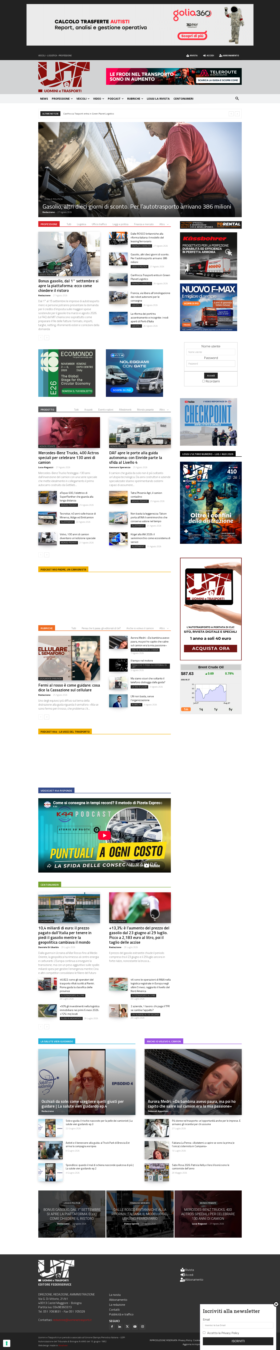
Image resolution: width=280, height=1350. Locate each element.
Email (206, 1319)
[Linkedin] (119, 1327)
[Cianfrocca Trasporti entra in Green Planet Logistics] (140, 169)
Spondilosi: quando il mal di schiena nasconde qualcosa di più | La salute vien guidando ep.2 (100, 1166)
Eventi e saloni (105, 409)
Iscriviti (238, 1341)
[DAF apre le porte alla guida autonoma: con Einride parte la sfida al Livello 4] (140, 432)
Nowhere (62, 1345)
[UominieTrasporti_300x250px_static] (208, 278)
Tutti (69, 224)
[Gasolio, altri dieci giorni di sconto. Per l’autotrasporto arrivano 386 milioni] (118, 259)
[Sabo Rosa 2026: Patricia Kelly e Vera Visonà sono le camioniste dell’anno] (157, 1172)
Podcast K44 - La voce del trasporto (65, 732)
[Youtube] (135, 1327)
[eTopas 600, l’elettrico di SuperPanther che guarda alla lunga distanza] (47, 497)
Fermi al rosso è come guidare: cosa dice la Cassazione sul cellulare (69, 687)
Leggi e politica (120, 224)
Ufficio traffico (99, 224)
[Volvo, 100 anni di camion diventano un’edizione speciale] (47, 538)
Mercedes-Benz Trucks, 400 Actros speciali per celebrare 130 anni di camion (68, 457)
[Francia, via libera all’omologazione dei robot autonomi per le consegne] (118, 297)
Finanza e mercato (55, 199)
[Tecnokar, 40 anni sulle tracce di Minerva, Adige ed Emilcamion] (47, 518)
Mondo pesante (145, 409)
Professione (49, 224)
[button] (237, 98)
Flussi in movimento (71, 1018)
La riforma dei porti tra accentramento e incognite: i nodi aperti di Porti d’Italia (149, 317)
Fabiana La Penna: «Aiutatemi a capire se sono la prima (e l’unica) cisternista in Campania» (203, 1144)
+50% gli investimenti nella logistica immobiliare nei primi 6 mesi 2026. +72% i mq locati (79, 1010)
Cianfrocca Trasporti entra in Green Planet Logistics (107, 206)
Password (211, 358)
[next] (237, 113)
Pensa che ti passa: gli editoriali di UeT (101, 628)
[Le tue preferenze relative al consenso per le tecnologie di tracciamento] (6, 1343)
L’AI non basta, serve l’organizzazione (142, 698)
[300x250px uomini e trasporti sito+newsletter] (208, 330)
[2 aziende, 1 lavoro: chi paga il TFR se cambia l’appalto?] (118, 1010)
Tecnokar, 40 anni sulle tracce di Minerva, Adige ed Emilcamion (78, 515)
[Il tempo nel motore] (118, 665)
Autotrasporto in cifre (72, 995)
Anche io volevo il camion (140, 628)
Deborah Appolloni (158, 1111)
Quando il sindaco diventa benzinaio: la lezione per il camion (97, 113)
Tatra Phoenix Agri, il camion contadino (146, 495)
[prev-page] (40, 337)
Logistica (81, 224)
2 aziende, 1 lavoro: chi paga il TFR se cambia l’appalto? (150, 1008)
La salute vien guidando (57, 1041)
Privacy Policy (230, 1333)
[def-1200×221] (140, 44)
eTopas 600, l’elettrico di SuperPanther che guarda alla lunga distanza (76, 496)
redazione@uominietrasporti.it (72, 1319)
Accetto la (223, 1333)
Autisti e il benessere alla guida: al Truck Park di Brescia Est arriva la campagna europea (98, 1144)
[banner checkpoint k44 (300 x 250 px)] (208, 444)
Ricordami (213, 381)
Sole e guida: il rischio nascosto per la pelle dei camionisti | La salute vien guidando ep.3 (99, 1122)
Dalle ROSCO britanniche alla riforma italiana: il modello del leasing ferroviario (147, 237)
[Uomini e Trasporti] (72, 77)
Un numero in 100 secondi (145, 1014)
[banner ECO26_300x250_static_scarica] (66, 395)
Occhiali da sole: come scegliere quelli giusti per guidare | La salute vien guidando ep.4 (83, 1103)
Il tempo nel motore (142, 660)
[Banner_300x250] (134, 395)
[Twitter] (127, 1327)
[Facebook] (112, 1327)
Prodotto (47, 409)
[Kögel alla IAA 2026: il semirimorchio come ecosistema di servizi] (118, 538)
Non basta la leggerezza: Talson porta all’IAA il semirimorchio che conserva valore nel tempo (149, 517)
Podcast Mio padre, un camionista (63, 569)
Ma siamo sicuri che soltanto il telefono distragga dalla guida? (148, 680)
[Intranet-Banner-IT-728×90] (174, 83)
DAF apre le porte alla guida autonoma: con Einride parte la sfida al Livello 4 (135, 457)
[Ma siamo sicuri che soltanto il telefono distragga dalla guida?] (118, 683)
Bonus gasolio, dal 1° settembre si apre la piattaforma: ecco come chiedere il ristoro (68, 285)
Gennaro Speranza (119, 467)
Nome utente (210, 346)
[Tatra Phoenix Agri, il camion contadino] (118, 497)
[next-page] (46, 337)
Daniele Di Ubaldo (48, 947)
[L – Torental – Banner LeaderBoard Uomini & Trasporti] (211, 227)
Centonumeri (50, 885)
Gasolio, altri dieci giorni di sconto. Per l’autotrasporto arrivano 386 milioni (150, 258)
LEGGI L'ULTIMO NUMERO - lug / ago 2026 (207, 454)
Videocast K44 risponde (56, 791)
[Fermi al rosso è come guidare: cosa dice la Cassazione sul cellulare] (69, 658)
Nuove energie (118, 921)
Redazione (48, 212)
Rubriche (47, 628)
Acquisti (88, 409)
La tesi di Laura (139, 686)
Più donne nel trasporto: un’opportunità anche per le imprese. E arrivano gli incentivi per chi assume (206, 1122)
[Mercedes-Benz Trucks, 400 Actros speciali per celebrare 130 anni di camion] (69, 432)
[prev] (231, 113)
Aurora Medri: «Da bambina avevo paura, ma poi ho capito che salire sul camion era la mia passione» (150, 641)
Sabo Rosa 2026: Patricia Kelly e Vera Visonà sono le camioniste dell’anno (200, 1166)
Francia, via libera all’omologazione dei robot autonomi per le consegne (150, 297)
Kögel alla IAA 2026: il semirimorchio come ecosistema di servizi (150, 538)
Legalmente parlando (50, 678)
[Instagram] (142, 1327)
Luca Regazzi (45, 467)
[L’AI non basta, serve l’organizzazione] (118, 700)
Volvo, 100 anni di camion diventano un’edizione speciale (78, 536)
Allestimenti (125, 409)
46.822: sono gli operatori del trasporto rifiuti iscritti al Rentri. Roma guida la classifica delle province (77, 985)
